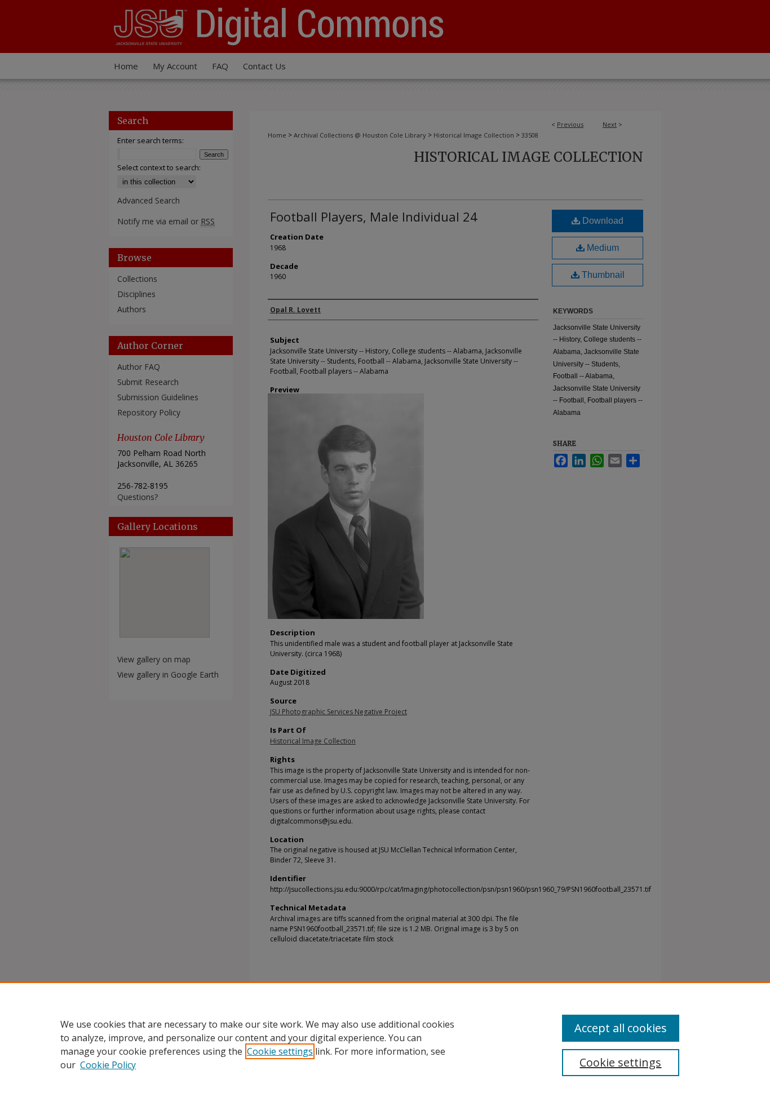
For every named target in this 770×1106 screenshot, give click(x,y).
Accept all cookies (620, 1028)
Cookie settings (280, 1051)
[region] (385, 1044)
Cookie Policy (108, 1065)
